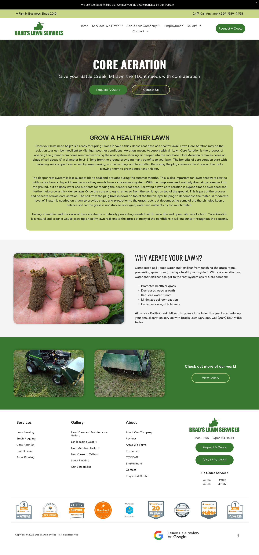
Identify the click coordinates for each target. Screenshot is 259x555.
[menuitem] (84, 25)
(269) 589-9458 (231, 13)
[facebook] (238, 536)
